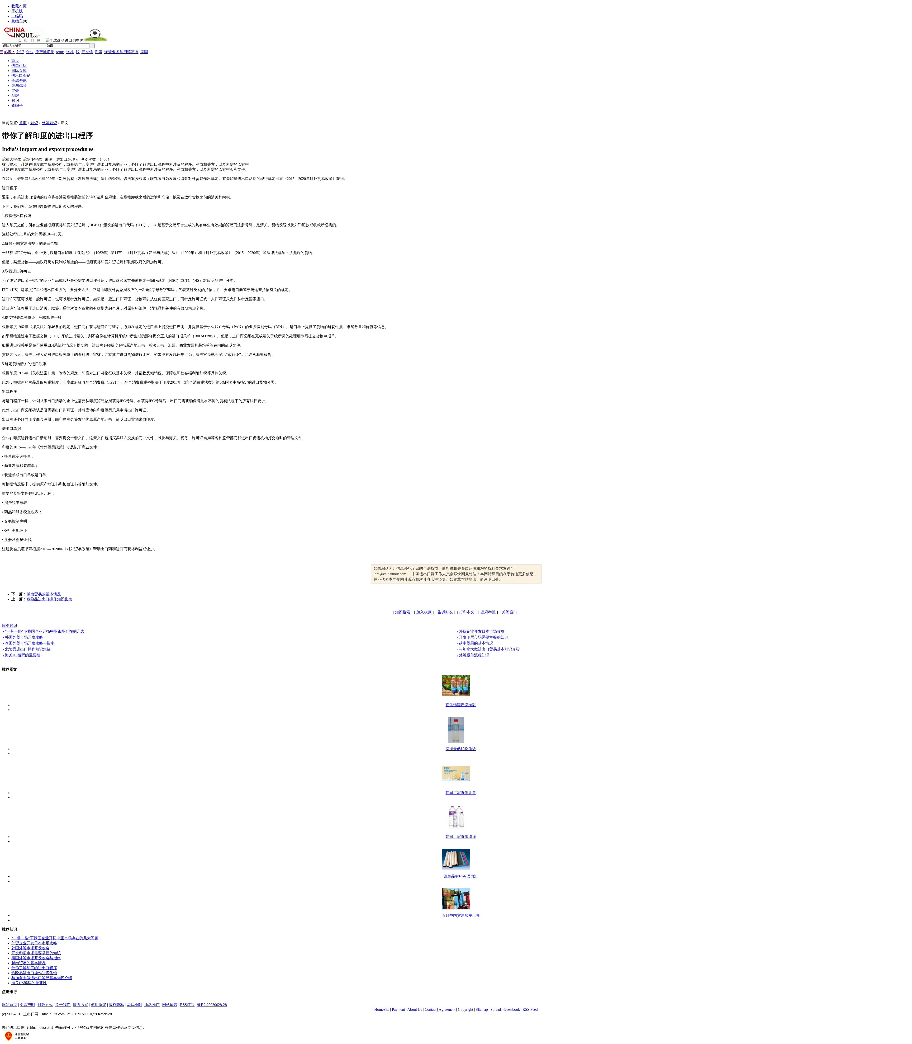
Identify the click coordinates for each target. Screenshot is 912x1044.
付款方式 (45, 1005)
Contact (430, 1009)
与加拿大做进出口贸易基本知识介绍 (41, 978)
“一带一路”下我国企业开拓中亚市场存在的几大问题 (54, 938)
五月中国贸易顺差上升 (461, 915)
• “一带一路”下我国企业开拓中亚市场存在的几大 (43, 631)
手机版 (17, 11)
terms (60, 52)
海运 (98, 52)
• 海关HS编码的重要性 (21, 655)
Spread (495, 1009)
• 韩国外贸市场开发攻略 (23, 637)
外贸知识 (49, 123)
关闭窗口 (509, 612)
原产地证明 (44, 52)
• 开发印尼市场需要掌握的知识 (482, 637)
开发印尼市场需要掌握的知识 (36, 953)
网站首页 (9, 1005)
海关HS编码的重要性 (29, 983)
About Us (414, 1009)
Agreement (447, 1009)
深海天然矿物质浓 (461, 749)
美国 (144, 52)
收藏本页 (19, 6)
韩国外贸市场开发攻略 (30, 948)
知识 (34, 123)
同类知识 (9, 626)
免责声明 (27, 1005)
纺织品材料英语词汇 (461, 876)
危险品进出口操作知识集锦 (49, 599)
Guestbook (512, 1009)
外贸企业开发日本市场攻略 (34, 943)
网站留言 (169, 1005)
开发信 (87, 52)
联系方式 (80, 1005)
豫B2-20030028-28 (212, 1005)
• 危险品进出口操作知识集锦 (27, 649)
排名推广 (152, 1005)
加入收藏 (424, 612)
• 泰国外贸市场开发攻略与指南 (28, 643)
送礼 (70, 52)
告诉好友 (445, 612)
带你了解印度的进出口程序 (34, 968)
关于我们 (63, 1005)
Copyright (465, 1009)
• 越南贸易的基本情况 (474, 643)
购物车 (17, 21)
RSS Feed (530, 1009)
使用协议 (98, 1005)
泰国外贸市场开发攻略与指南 (36, 958)
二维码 (17, 16)
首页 (23, 123)
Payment (398, 1009)
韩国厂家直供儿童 (461, 793)
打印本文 (466, 612)
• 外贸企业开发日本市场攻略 (480, 631)
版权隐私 (116, 1005)
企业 (29, 52)
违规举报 (488, 612)
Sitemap (482, 1009)
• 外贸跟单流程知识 (472, 655)
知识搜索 (402, 612)
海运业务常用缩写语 (121, 52)
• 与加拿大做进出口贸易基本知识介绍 (488, 649)
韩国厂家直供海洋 (461, 837)
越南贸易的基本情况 (44, 594)
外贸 (20, 52)
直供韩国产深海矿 (461, 705)
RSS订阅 (187, 1005)
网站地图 (134, 1005)
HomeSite (381, 1009)
